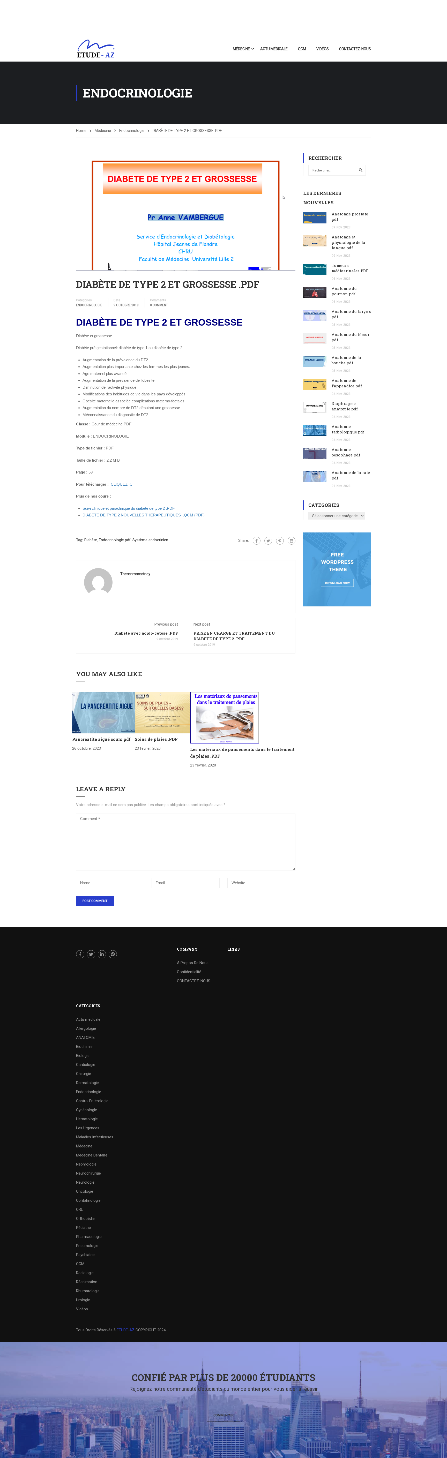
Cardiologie (85, 1064)
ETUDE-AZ (126, 1330)
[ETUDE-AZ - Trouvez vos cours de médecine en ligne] (96, 49)
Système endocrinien (150, 540)
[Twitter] (268, 541)
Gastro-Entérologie (92, 1101)
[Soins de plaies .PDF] (162, 712)
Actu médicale (274, 49)
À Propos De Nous (192, 962)
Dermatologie (87, 1082)
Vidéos (322, 49)
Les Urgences (87, 1128)
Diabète (90, 540)
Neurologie (85, 1182)
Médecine (241, 49)
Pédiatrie (83, 1227)
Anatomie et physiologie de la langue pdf (348, 242)
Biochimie (84, 1046)
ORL (79, 1209)
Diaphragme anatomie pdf (345, 406)
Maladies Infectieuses (94, 1137)
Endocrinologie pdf (115, 540)
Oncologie (84, 1191)
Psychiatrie (85, 1254)
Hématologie (87, 1119)
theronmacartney (135, 574)
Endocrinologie (131, 130)
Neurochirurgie (88, 1173)
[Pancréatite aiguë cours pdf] (103, 712)
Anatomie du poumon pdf (344, 291)
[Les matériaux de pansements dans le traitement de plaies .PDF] (224, 717)
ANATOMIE (85, 1037)
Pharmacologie (89, 1236)
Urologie (83, 1300)
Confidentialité (189, 972)
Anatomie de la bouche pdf (346, 360)
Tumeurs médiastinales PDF (350, 268)
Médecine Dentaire (91, 1155)
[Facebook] (256, 541)
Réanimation (86, 1282)
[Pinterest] (280, 541)
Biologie (83, 1055)
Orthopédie (85, 1218)
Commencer (223, 1415)
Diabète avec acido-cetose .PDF (146, 633)
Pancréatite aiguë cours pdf (101, 739)
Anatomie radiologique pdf (348, 429)
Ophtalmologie (88, 1200)
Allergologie (86, 1028)
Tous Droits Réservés (95, 1330)
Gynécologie (86, 1110)
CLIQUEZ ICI (122, 484)
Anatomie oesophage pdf (346, 452)
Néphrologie (86, 1164)
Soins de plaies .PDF (156, 739)
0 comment (159, 305)
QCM (302, 49)
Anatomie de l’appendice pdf (347, 383)
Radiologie (85, 1273)
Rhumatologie (88, 1291)
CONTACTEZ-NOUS (355, 49)
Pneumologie (87, 1245)
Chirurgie (83, 1073)
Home (81, 130)
